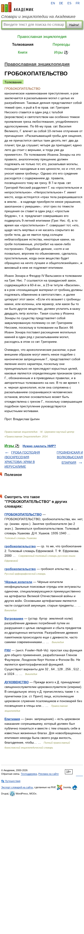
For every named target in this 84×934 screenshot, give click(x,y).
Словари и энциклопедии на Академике (38, 16)
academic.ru (17, 7)
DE (61, 3)
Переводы (61, 44)
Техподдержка (29, 774)
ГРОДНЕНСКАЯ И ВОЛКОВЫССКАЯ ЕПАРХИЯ (70, 457)
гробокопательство (20, 546)
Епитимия (12, 719)
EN (53, 3)
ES (69, 3)
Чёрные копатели (18, 582)
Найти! (74, 25)
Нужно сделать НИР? (39, 446)
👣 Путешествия (10, 781)
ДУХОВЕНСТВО (16, 682)
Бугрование (13, 618)
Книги (22, 52)
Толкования (22, 44)
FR (78, 3)
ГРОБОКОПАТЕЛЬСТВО (23, 514)
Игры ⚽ (61, 52)
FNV (7, 650)
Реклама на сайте (48, 774)
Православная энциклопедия (42, 37)
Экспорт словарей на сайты (17, 787)
